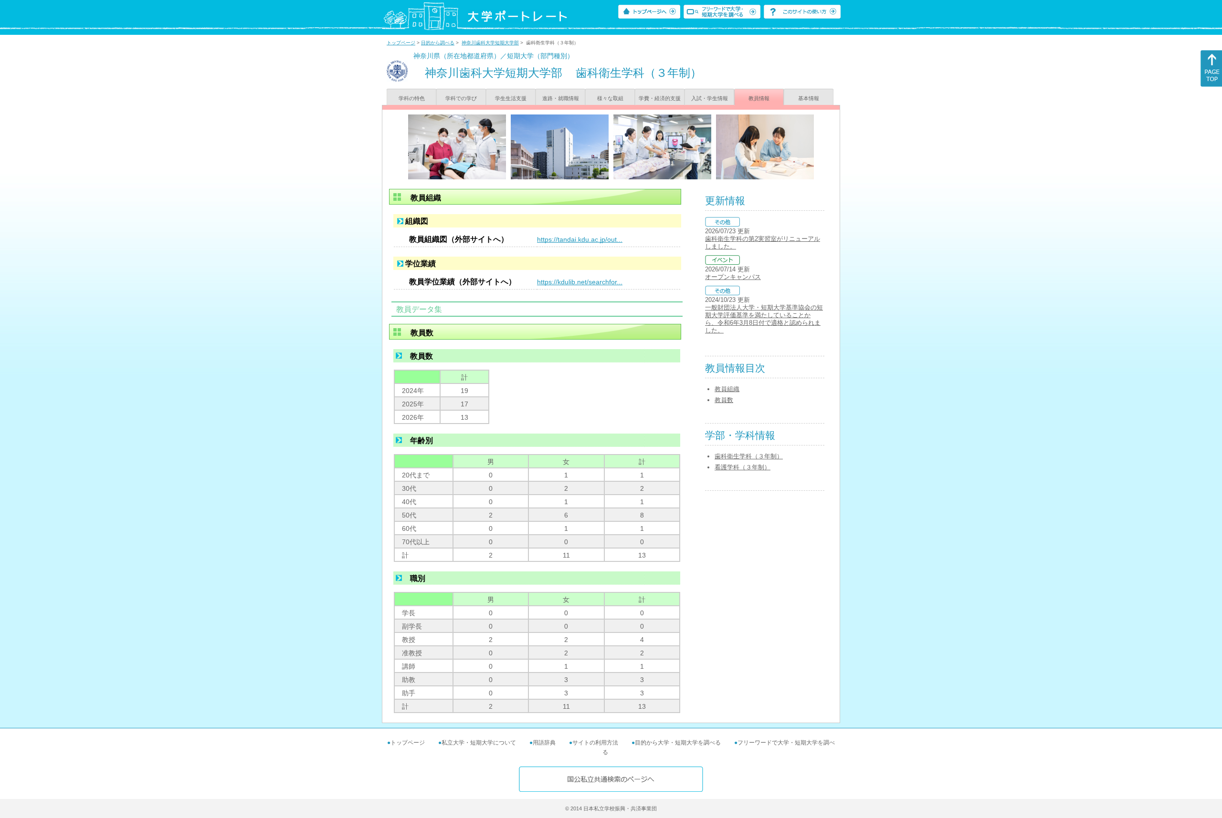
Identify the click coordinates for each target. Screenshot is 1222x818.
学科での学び (461, 98)
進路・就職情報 (560, 98)
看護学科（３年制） (742, 467)
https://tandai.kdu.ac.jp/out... (579, 239)
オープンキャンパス (733, 276)
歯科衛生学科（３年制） (749, 456)
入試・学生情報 (709, 98)
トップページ (401, 42)
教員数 (724, 400)
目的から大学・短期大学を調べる (678, 742)
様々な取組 (610, 98)
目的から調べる (437, 42)
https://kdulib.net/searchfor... (579, 282)
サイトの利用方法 (595, 742)
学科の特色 (412, 98)
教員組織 (727, 389)
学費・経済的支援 (660, 98)
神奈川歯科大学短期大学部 (490, 42)
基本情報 (808, 98)
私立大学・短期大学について (479, 742)
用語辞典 (544, 742)
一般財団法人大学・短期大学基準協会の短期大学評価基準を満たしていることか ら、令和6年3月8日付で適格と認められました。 (764, 319)
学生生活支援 (511, 98)
